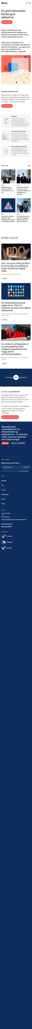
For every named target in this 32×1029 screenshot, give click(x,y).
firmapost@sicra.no (5, 517)
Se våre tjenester (7, 106)
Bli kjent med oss (7, 22)
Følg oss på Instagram (6, 524)
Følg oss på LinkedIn (6, 526)
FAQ (2, 485)
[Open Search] (27, 3)
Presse (3, 503)
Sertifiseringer (5, 494)
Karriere (3, 499)
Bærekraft (3, 480)
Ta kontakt (5, 443)
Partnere (3, 490)
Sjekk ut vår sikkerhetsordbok (10, 417)
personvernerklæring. (24, 471)
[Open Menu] (30, 3)
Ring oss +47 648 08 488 (18, 443)
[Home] (4, 3)
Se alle (29, 165)
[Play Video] (16, 377)
